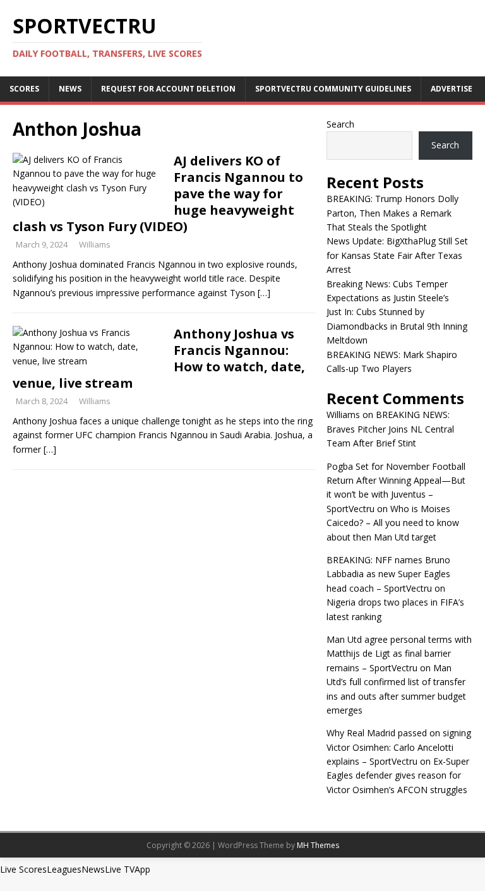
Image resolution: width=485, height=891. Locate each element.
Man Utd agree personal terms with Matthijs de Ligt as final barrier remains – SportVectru (399, 653)
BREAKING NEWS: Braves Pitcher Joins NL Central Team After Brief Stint (390, 429)
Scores (24, 88)
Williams (95, 244)
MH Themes (318, 845)
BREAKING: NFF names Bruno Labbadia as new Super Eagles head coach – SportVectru (388, 574)
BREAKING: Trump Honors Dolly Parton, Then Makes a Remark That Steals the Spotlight (392, 213)
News (70, 88)
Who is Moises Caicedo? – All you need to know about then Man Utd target (392, 523)
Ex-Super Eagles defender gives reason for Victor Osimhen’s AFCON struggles (397, 775)
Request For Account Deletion (168, 88)
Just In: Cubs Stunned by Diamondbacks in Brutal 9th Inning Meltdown (396, 326)
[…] (264, 293)
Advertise (451, 88)
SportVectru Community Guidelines (333, 88)
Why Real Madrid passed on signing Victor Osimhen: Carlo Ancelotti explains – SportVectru (398, 747)
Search (340, 124)
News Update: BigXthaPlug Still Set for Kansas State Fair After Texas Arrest (397, 255)
